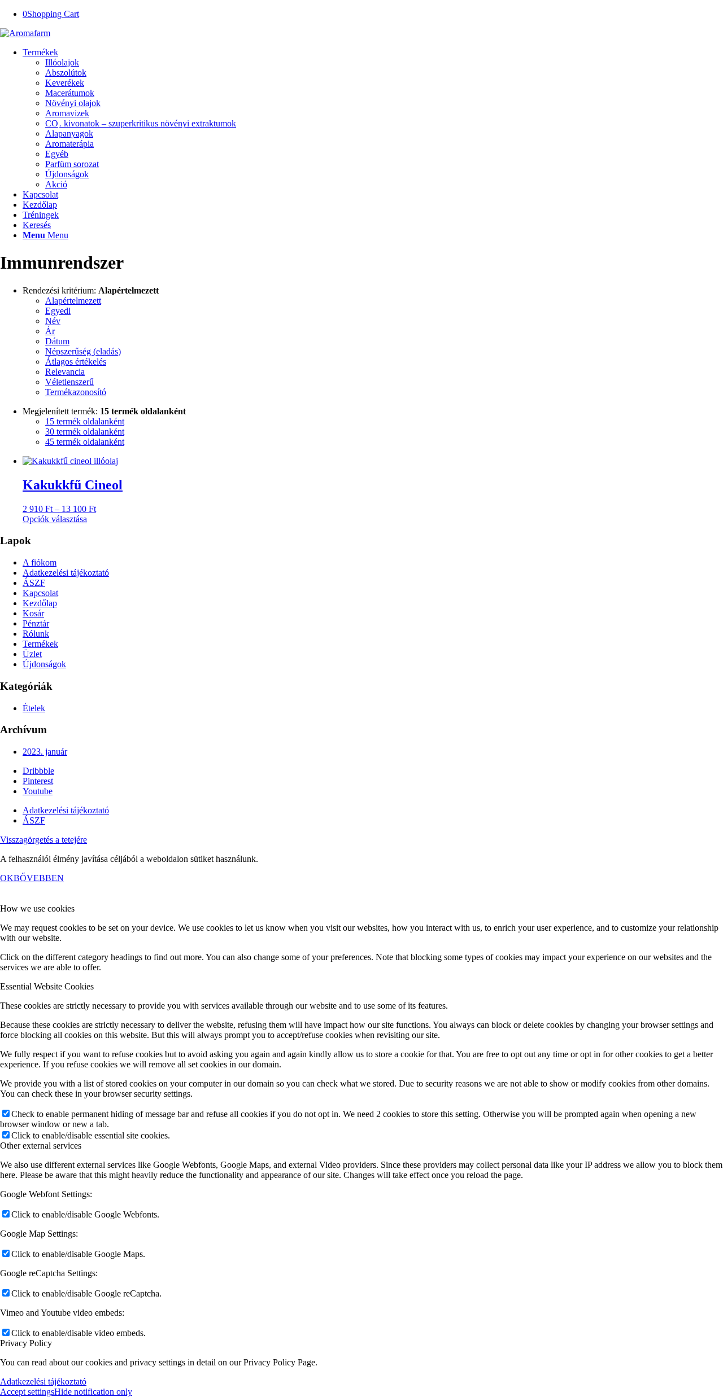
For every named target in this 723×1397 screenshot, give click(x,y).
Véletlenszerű (69, 382)
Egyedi (58, 311)
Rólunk (36, 633)
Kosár (33, 613)
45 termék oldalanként (84, 441)
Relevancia (65, 371)
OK (7, 878)
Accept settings (27, 1391)
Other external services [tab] (40, 1145)
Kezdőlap (40, 603)
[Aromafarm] (25, 33)
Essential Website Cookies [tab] (47, 986)
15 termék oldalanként (84, 421)
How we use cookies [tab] (37, 908)
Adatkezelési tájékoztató (66, 572)
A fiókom (39, 562)
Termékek (40, 644)
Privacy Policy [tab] (26, 1343)
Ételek (34, 708)
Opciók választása (55, 519)
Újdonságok (44, 664)
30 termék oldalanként (84, 431)
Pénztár (36, 623)
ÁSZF (34, 583)
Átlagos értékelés (75, 361)
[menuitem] (373, 118)
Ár (50, 331)
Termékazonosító (75, 392)
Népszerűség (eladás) (83, 351)
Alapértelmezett (73, 300)
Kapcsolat (40, 593)
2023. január (45, 751)
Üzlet (32, 654)
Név (52, 321)
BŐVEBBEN (39, 878)
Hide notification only (93, 1391)
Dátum (57, 341)
